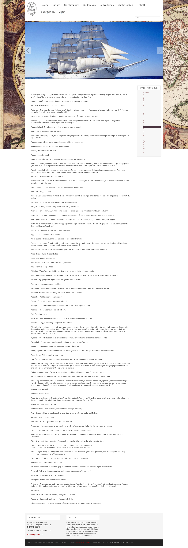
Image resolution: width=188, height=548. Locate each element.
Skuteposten (89, 5)
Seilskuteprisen (71, 5)
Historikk (141, 6)
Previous (28, 50)
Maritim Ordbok (125, 5)
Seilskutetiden (107, 5)
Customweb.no (127, 542)
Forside (44, 5)
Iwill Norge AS (115, 542)
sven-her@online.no (35, 535)
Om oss (56, 6)
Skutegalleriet (48, 13)
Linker (62, 13)
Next (159, 50)
